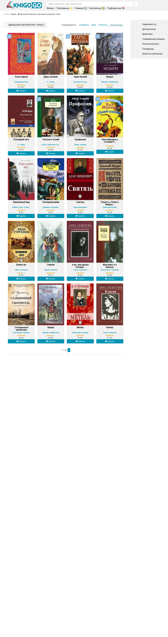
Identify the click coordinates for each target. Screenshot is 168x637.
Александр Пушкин (21, 333)
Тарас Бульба (80, 77)
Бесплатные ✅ (97, 8)
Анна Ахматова (80, 270)
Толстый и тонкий (50, 139)
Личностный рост (150, 44)
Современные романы (153, 39)
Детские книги (149, 29)
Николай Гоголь (80, 82)
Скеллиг (51, 265)
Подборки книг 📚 (116, 8)
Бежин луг (21, 265)
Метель (80, 327)
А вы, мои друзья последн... (80, 266)
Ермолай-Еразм (110, 207)
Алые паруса (21, 77)
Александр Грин (21, 82)
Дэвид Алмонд (50, 270)
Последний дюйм (50, 202)
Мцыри (109, 77)
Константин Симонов (110, 270)
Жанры (50, 8)
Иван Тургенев (21, 270)
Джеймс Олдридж (50, 207)
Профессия (80, 139)
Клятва (109, 327)
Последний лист (21, 139)
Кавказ (51, 327)
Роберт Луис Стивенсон (22, 207)
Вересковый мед (21, 202)
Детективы (147, 34)
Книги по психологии (152, 54)
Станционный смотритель (21, 328)
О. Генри (50, 82)
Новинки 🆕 (80, 8)
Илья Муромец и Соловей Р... (110, 140)
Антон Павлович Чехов (52, 145)
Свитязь (80, 202)
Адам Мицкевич (80, 207)
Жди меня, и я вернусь (110, 266)
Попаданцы (148, 49)
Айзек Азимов (80, 145)
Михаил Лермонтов (109, 82)
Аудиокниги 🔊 (149, 24)
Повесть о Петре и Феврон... (110, 203)
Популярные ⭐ (64, 8)
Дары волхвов (51, 77)
